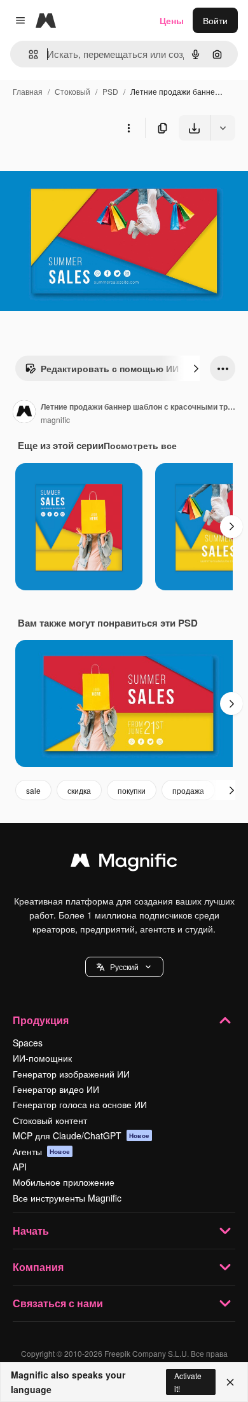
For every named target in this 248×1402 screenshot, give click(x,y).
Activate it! (188, 1381)
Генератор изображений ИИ (71, 1073)
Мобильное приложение (63, 1182)
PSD (110, 91)
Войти (215, 20)
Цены (172, 20)
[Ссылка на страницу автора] (24, 413)
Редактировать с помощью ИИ (110, 368)
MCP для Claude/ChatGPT (81, 1135)
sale (33, 790)
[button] (124, 967)
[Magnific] (124, 863)
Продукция (41, 1020)
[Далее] (195, 368)
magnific (55, 419)
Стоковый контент (50, 1120)
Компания (38, 1267)
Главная (28, 91)
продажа (188, 790)
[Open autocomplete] (28, 54)
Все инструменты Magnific (67, 1197)
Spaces (28, 1042)
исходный (85, 170)
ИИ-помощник (42, 1058)
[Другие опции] (128, 128)
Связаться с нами (58, 1303)
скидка (79, 790)
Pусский (124, 966)
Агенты (41, 1151)
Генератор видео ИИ (56, 1089)
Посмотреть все (140, 445)
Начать (31, 1230)
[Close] (230, 1382)
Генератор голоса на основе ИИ (80, 1104)
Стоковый (72, 91)
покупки (132, 790)
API (20, 1166)
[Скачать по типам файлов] (222, 128)
